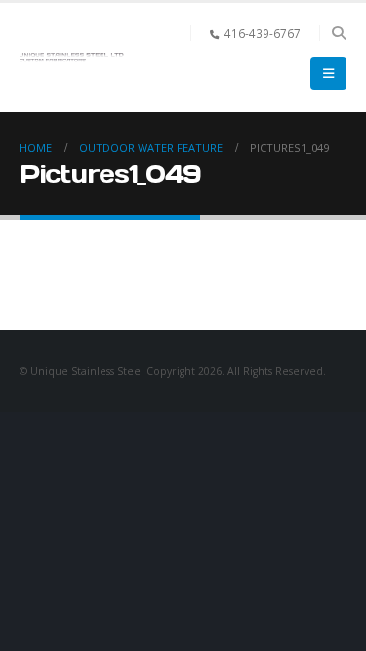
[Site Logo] (73, 57)
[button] (338, 33)
